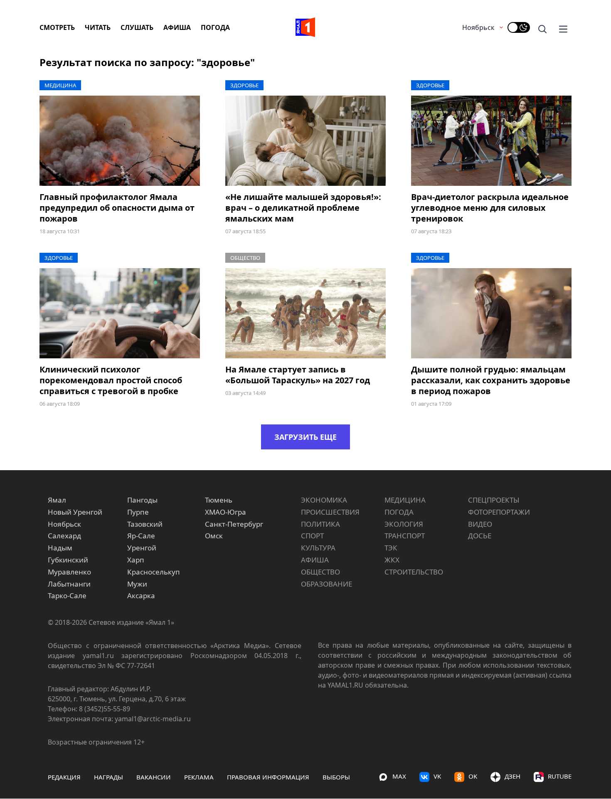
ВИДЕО (480, 524)
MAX (399, 776)
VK (437, 776)
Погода (215, 27)
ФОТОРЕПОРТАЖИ (499, 512)
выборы (336, 777)
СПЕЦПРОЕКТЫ (494, 500)
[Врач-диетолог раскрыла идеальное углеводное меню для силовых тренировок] (491, 141)
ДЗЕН (512, 776)
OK (472, 776)
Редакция (64, 777)
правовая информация (268, 777)
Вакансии (153, 777)
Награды (108, 777)
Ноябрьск (478, 27)
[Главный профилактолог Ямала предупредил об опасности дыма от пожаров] (119, 141)
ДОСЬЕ (479, 535)
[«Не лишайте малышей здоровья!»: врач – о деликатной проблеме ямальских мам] (305, 141)
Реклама (199, 777)
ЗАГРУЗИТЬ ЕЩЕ (305, 437)
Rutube (560, 776)
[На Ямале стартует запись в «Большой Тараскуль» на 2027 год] (305, 313)
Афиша (177, 27)
